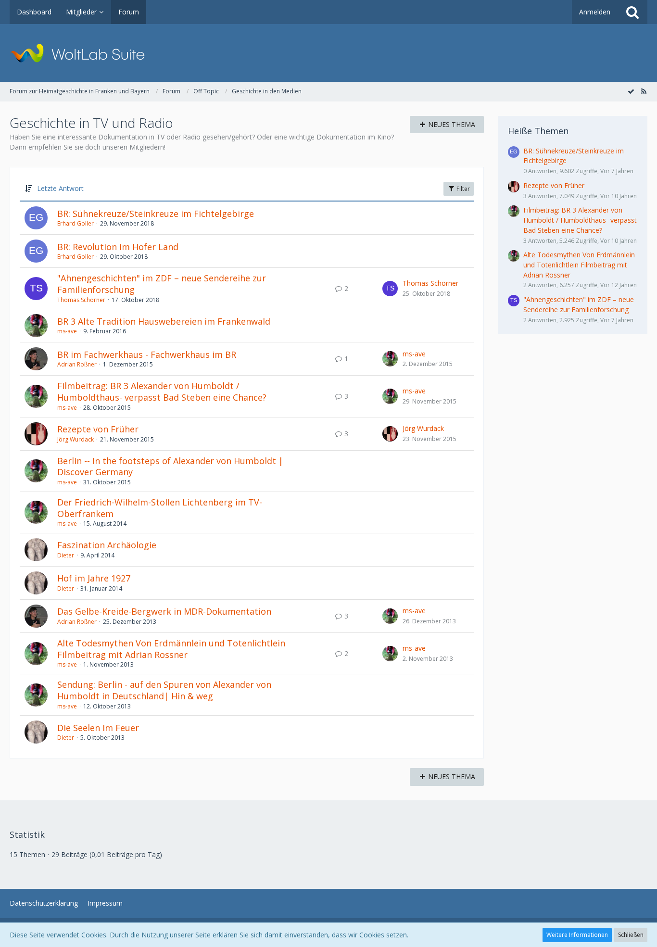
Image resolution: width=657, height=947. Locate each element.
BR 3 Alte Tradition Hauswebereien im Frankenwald (163, 321)
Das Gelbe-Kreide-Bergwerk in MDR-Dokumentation (164, 611)
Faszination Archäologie (106, 545)
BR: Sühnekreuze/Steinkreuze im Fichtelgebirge (155, 213)
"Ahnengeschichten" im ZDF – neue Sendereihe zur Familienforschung (161, 283)
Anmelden (594, 11)
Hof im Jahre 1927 (93, 578)
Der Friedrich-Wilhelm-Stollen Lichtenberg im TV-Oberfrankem (159, 507)
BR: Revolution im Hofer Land (117, 247)
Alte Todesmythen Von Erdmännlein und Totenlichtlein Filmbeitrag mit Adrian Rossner (171, 648)
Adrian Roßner (77, 364)
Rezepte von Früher (98, 429)
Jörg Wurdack (75, 439)
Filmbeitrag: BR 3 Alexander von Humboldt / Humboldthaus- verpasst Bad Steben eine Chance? (161, 391)
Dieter (65, 555)
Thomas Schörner (81, 300)
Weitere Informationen (577, 935)
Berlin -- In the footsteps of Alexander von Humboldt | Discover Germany (170, 466)
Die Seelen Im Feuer (98, 727)
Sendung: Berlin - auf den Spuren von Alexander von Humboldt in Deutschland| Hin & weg (164, 690)
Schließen (631, 935)
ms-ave (67, 331)
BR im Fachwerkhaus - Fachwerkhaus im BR (146, 354)
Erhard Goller (75, 223)
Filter (462, 189)
